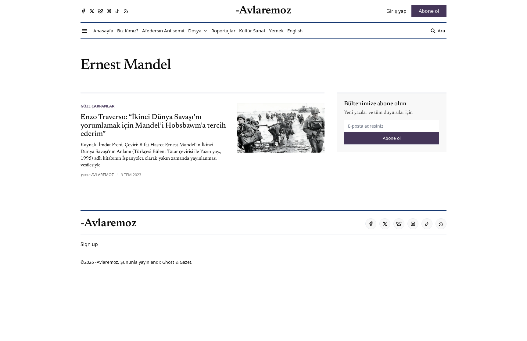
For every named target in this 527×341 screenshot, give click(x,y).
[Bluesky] (100, 11)
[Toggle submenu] (205, 30)
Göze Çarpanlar (97, 106)
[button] (195, 30)
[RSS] (126, 11)
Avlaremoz (102, 174)
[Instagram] (109, 11)
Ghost (168, 262)
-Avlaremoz (106, 262)
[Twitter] (92, 11)
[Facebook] (83, 11)
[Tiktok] (117, 11)
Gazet (185, 262)
